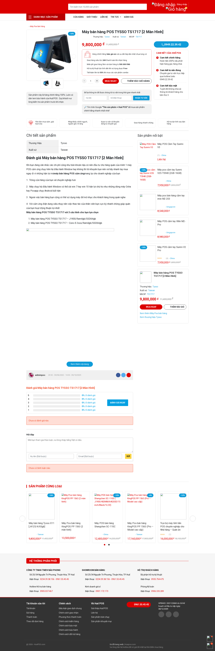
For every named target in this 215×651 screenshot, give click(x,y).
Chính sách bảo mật (68, 625)
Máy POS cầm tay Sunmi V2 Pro (171, 249)
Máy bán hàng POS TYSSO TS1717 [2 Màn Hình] (168, 274)
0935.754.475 (157, 579)
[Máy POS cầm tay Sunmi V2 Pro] (148, 254)
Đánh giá (128, 17)
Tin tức (115, 17)
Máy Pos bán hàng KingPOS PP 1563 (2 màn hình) (72, 526)
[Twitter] (123, 375)
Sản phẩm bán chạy (100, 617)
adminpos (40, 375)
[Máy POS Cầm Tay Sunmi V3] (148, 150)
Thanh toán (31, 617)
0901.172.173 (102, 591)
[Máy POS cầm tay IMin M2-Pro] (148, 228)
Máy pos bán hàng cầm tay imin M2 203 (171, 197)
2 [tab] (109, 544)
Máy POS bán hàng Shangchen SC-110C (104, 525)
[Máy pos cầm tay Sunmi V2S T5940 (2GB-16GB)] (148, 176)
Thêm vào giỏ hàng (138, 81)
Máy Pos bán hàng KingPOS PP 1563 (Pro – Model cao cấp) (140, 526)
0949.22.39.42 (172, 44)
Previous (30, 56)
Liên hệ (104, 17)
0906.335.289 (157, 591)
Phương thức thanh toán (70, 617)
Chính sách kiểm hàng (69, 621)
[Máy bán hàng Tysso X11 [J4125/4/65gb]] (42, 506)
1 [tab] (104, 544)
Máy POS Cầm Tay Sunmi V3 (170, 146)
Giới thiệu (92, 17)
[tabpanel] (41, 517)
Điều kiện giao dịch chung (70, 608)
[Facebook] (118, 375)
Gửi (128, 456)
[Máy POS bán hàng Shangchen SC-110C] (107, 506)
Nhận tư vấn (141, 98)
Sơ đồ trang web (116, 644)
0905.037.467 (46, 591)
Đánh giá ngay (117, 402)
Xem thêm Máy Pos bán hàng (153, 313)
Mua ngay (111, 81)
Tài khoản (30, 608)
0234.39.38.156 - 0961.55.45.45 (54, 579)
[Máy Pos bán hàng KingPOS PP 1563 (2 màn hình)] (75, 506)
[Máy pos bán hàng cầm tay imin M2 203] (148, 202)
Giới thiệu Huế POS (99, 608)
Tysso (107, 37)
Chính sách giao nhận (68, 613)
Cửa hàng (78, 17)
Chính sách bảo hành (68, 630)
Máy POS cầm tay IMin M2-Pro (171, 223)
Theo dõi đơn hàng (34, 621)
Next (74, 56)
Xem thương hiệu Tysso (151, 317)
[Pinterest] (129, 375)
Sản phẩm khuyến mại (101, 621)
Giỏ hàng (30, 613)
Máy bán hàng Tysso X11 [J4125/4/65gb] (41, 525)
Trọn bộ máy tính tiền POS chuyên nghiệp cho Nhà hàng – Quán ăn (172, 526)
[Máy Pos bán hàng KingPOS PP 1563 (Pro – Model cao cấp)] (140, 506)
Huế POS (41, 7)
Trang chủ (69, 16)
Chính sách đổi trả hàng (69, 634)
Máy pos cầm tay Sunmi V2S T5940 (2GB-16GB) (169, 171)
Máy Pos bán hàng (37, 26)
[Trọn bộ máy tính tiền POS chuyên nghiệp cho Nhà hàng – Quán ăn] (173, 506)
